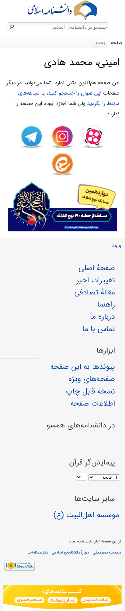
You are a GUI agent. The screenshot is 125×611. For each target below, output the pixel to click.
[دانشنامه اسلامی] (62, 10)
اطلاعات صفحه (92, 403)
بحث (100, 42)
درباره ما (102, 316)
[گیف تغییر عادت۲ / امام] (62, 598)
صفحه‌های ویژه (91, 379)
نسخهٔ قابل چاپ (90, 391)
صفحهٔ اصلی (96, 268)
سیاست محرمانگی (107, 552)
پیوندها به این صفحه (82, 367)
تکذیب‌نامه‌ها (37, 552)
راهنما (106, 304)
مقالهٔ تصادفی (94, 292)
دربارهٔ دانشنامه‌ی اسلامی (70, 552)
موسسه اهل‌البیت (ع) (86, 515)
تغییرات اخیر (95, 280)
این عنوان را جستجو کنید (74, 93)
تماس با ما (98, 329)
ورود (116, 246)
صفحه (116, 42)
